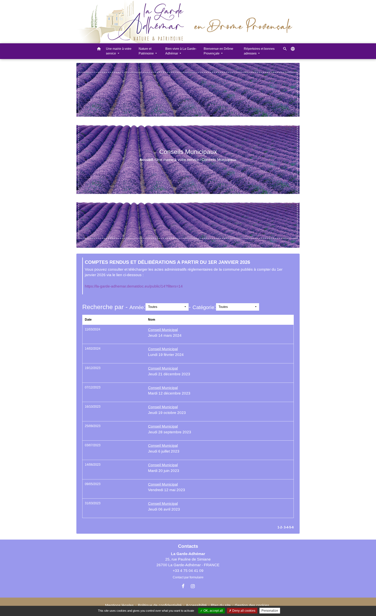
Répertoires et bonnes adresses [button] (259, 51)
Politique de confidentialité (160, 605)
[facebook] (183, 586)
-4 (287, 527)
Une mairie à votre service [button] (118, 51)
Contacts (188, 546)
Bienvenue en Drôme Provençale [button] (218, 51)
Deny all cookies (243, 610)
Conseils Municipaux (219, 160)
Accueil (146, 160)
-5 (289, 527)
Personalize (269, 610)
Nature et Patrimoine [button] (147, 51)
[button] (98, 49)
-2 (280, 527)
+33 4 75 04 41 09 (188, 571)
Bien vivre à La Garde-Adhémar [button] (180, 51)
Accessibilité (196, 605)
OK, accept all (213, 610)
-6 (292, 527)
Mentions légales (119, 605)
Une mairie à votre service (177, 160)
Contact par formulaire (188, 577)
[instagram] (193, 586)
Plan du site (221, 605)
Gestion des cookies (252, 605)
